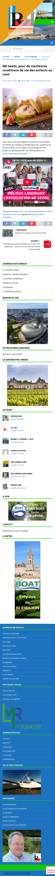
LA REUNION (7, 747)
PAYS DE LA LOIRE (9, 646)
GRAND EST (7, 670)
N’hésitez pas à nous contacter (15, 531)
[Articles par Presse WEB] (6, 488)
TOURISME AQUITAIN (12, 291)
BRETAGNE (7, 650)
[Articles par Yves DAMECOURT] (6, 465)
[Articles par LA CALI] (6, 431)
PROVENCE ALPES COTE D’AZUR (14, 638)
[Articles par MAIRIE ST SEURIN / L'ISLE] (6, 442)
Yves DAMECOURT (19, 462)
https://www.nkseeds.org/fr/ (15, 153)
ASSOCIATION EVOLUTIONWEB (14, 825)
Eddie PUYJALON (9, 691)
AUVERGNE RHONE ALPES (12, 654)
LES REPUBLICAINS (11, 270)
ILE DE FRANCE (8, 674)
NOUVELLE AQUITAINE (12, 354)
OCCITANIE (7, 642)
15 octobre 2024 (11, 81)
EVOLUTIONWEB (23, 873)
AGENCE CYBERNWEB (11, 817)
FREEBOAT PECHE (10, 283)
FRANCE (17, 56)
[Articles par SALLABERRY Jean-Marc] (6, 477)
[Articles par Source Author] (6, 454)
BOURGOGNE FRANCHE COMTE (14, 658)
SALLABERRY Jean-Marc (22, 473)
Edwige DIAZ (16, 416)
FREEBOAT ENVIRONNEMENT (15, 274)
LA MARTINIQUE (8, 759)
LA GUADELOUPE (9, 751)
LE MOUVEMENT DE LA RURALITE (15, 808)
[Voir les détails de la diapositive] (27, 323)
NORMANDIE (7, 662)
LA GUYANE (7, 755)
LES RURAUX (8, 287)
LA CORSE (6, 739)
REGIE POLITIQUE (9, 821)
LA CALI (14, 427)
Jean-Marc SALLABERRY (11, 699)
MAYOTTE (6, 743)
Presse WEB (25, 81)
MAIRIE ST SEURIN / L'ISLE (22, 439)
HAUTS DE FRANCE (9, 666)
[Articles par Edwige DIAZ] (6, 419)
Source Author (18, 450)
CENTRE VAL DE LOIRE (11, 679)
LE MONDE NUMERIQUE (13, 278)
